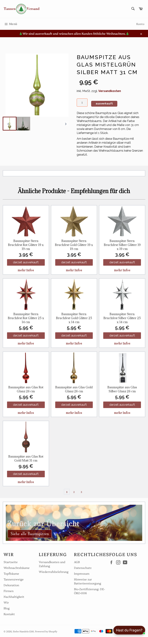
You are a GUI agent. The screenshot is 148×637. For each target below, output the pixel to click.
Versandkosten (109, 91)
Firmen (9, 591)
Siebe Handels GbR (23, 631)
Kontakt (9, 614)
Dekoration (11, 585)
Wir (6, 602)
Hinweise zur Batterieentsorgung (87, 581)
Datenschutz (83, 568)
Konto (140, 24)
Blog (7, 608)
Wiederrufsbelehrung (53, 572)
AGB (77, 562)
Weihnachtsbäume (17, 568)
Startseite (11, 562)
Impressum (81, 573)
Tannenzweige (14, 579)
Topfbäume (11, 573)
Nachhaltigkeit (14, 597)
